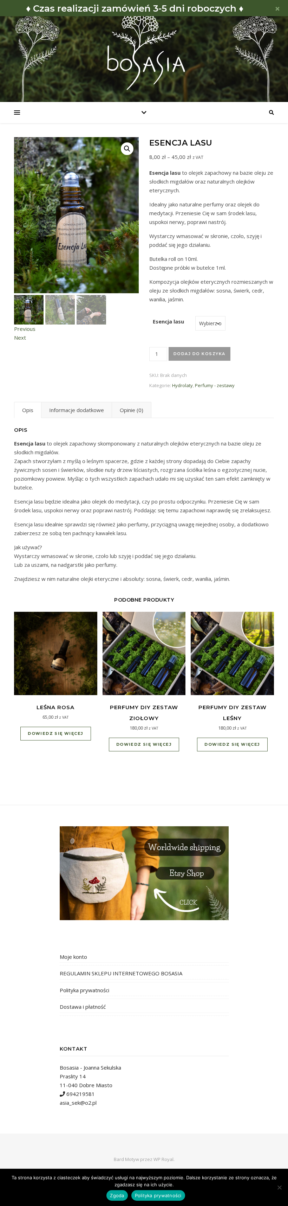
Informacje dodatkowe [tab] (76, 409)
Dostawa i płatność (83, 1006)
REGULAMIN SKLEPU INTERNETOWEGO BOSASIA (121, 973)
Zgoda (117, 1195)
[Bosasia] (144, 48)
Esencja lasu (168, 321)
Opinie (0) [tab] (131, 409)
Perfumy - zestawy (215, 385)
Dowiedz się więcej (55, 733)
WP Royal (163, 1159)
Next (20, 337)
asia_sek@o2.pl (78, 1102)
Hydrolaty (182, 385)
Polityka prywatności (84, 990)
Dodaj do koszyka (199, 353)
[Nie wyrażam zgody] (279, 1187)
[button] (127, 148)
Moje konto (73, 956)
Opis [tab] (27, 409)
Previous (24, 328)
